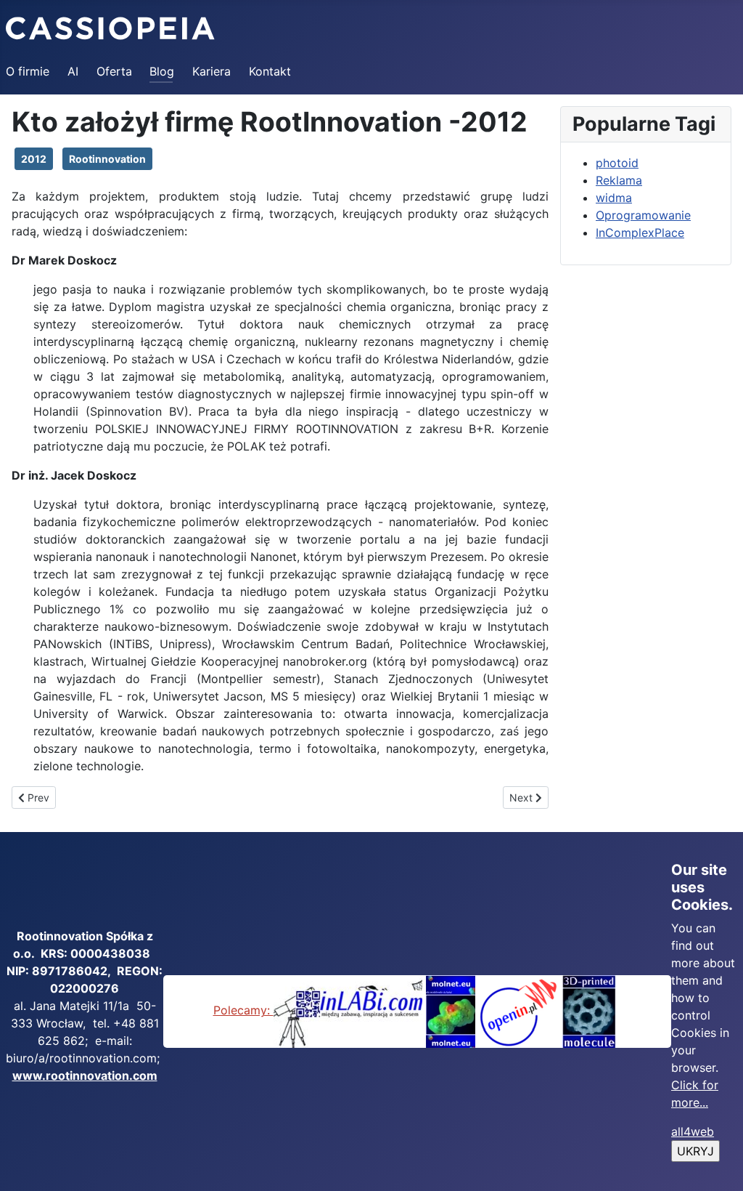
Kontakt (270, 71)
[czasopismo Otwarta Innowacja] (518, 1010)
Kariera (211, 71)
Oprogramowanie (643, 215)
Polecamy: (243, 1010)
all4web (692, 1131)
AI (72, 71)
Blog (161, 71)
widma (614, 197)
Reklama (619, 180)
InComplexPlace (640, 232)
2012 (33, 159)
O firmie (27, 71)
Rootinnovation (107, 159)
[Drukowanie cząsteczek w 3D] (589, 1010)
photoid (617, 163)
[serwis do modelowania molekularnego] (450, 1010)
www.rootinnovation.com (84, 1075)
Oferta (114, 71)
